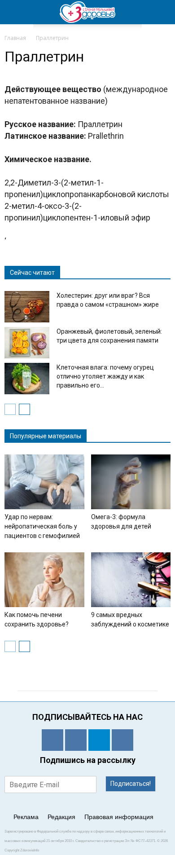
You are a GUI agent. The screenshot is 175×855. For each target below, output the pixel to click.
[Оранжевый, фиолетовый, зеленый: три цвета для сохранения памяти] (26, 342)
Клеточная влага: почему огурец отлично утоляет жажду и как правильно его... (105, 376)
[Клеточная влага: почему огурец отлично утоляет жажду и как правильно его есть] (26, 378)
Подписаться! (130, 783)
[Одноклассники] (52, 740)
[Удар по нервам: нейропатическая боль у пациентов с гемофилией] (44, 481)
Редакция (61, 816)
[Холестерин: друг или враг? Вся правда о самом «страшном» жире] (26, 306)
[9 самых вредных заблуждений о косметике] (131, 579)
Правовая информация (118, 816)
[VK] (76, 740)
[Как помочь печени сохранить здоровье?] (44, 579)
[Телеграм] (99, 740)
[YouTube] (122, 740)
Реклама (26, 816)
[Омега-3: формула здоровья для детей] (131, 481)
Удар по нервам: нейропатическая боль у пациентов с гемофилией (42, 526)
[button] (162, 12)
